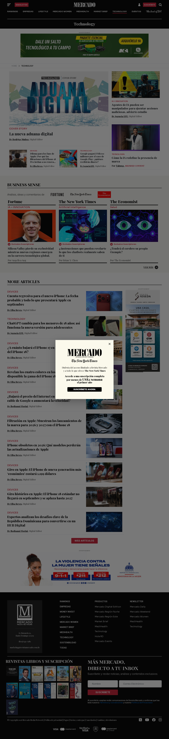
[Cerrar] (109, 344)
